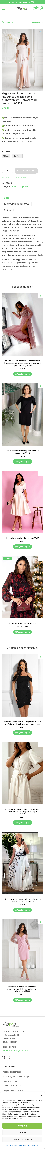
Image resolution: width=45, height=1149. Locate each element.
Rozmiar (6, 151)
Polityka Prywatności (31, 1145)
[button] (41, 1095)
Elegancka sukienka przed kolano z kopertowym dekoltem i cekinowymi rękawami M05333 (22, 988)
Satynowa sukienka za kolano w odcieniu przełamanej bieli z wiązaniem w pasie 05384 (22, 811)
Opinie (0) (9, 210)
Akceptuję (22, 1125)
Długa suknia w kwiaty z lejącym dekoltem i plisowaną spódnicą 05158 (22, 900)
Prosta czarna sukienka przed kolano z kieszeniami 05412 (22, 451)
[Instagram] (10, 1057)
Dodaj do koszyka (26, 170)
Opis (6, 197)
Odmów (22, 1132)
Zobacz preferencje (22, 1139)
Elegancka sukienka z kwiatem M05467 (23, 538)
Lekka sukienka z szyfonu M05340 (22, 623)
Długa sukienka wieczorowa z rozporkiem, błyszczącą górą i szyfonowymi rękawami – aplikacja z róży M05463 (22, 363)
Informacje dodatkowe (17, 204)
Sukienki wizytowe (20, 186)
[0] (34, 8)
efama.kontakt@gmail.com (15, 1050)
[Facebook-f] (4, 1057)
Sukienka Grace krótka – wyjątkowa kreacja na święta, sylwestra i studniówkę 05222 (22, 723)
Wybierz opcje (23, 374)
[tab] (22, 198)
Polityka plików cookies (13, 1145)
